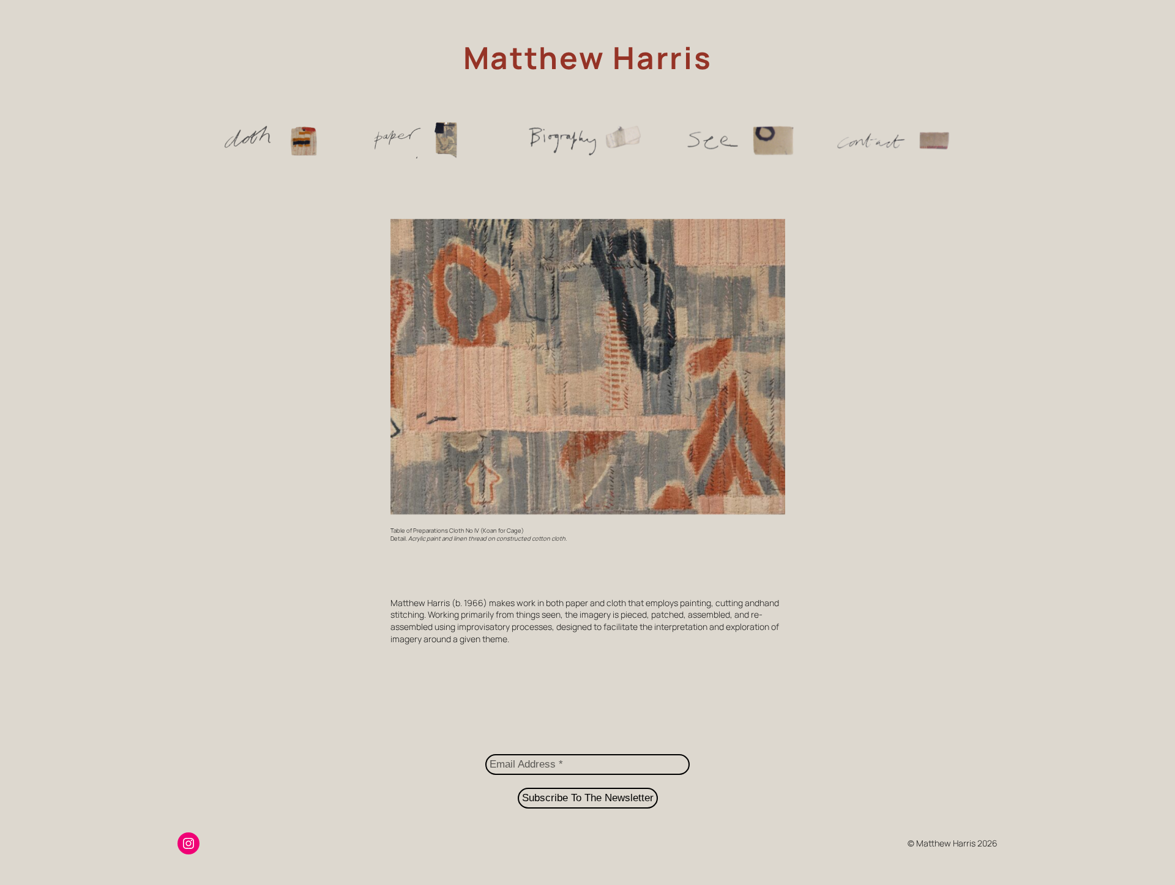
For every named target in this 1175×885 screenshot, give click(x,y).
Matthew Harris (587, 57)
